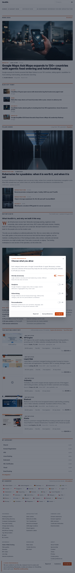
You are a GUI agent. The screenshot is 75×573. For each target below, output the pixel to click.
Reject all (36, 314)
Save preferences (47, 314)
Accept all (59, 314)
